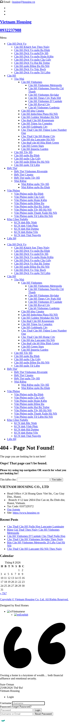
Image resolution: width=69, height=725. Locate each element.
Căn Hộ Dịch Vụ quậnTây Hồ (31, 53)
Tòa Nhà (19, 78)
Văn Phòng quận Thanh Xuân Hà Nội (35, 212)
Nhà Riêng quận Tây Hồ (35, 184)
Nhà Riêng (20, 180)
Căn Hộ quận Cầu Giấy (27, 158)
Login (37, 710)
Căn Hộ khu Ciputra (32, 110)
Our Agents (13, 509)
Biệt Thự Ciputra (23, 174)
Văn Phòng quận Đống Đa (29, 203)
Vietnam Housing (15, 22)
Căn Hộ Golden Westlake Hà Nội (40, 117)
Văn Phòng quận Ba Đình (28, 193)
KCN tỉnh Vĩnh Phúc (26, 225)
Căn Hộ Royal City (39, 104)
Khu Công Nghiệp (17, 219)
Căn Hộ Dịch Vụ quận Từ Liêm (32, 72)
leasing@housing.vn (23, 1)
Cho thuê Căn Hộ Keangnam (37, 120)
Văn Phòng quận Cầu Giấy (29, 196)
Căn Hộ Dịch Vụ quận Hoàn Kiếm (33, 56)
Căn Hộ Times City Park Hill (44, 97)
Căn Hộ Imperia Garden (34, 149)
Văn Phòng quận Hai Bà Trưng (31, 206)
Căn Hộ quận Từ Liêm (27, 164)
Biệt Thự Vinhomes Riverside (31, 171)
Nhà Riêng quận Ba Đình (35, 187)
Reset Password (43, 714)
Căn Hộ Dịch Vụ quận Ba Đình (32, 50)
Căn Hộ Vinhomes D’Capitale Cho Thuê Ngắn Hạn (36, 536)
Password (5, 706)
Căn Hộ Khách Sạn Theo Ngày (32, 46)
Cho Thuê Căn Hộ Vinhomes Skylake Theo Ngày (35, 539)
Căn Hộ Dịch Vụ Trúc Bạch (30, 69)
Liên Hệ (11, 238)
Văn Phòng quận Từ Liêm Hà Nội (33, 216)
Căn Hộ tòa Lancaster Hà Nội (38, 139)
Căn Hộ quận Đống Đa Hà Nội (31, 66)
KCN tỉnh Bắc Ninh (25, 222)
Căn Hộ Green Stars (32, 145)
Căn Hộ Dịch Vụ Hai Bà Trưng (32, 62)
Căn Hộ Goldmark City (34, 126)
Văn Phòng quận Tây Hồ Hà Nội (32, 209)
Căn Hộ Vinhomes (31, 82)
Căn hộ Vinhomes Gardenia (43, 107)
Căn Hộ (11, 75)
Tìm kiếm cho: (8, 479)
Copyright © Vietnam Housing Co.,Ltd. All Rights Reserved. (34, 599)
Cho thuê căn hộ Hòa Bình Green (40, 142)
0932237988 (10, 30)
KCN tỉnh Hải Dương (26, 228)
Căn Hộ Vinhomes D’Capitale (45, 101)
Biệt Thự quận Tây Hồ (27, 177)
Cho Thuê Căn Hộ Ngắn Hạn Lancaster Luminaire (35, 526)
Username (5, 703)
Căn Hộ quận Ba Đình (26, 155)
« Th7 (3, 593)
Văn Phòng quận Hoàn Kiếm (30, 200)
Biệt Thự (12, 168)
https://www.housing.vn (26, 512)
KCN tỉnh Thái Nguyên (27, 235)
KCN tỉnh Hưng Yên (26, 232)
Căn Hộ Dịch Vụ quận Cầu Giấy (32, 59)
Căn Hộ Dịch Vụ (16, 43)
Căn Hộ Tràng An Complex (36, 123)
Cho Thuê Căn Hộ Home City (38, 136)
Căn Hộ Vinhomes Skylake (43, 94)
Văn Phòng (13, 190)
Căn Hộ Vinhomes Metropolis (45, 85)
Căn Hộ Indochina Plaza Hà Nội (39, 113)
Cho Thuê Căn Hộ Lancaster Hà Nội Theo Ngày (34, 548)
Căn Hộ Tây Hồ (23, 152)
